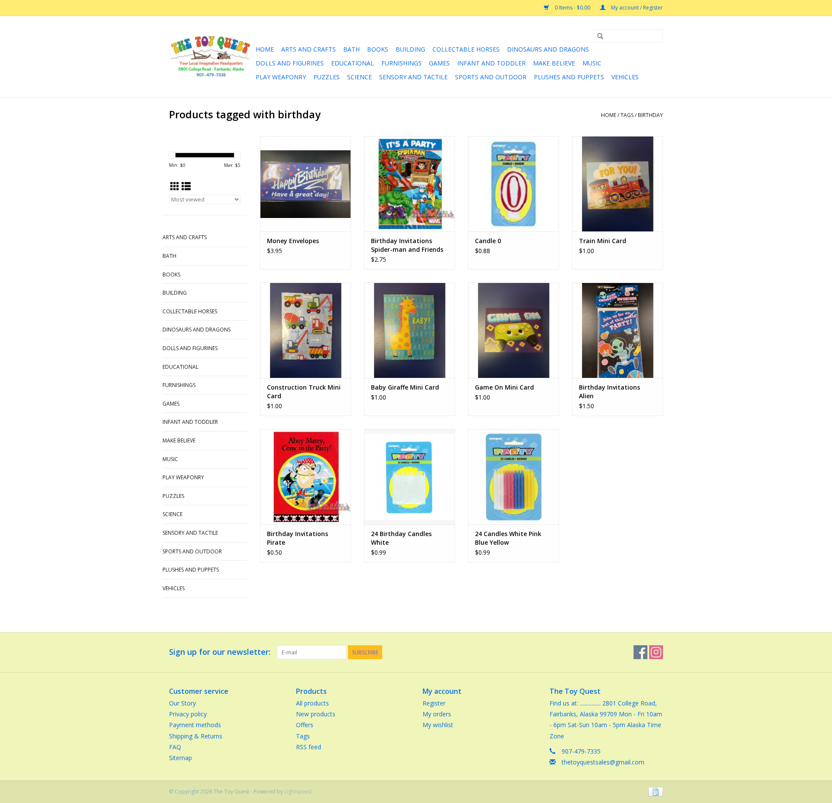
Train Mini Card (602, 241)
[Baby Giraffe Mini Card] (409, 330)
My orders (436, 714)
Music (591, 63)
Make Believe (554, 63)
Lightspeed (298, 791)
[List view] (186, 186)
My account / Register (636, 7)
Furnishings (401, 63)
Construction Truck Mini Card (304, 391)
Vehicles (625, 77)
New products (315, 714)
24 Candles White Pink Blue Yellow (508, 538)
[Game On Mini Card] (513, 330)
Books (377, 49)
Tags (627, 115)
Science (359, 77)
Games (439, 63)
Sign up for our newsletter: (219, 652)
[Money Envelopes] (305, 183)
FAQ (175, 747)
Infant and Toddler (491, 63)
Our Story (182, 703)
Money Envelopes (293, 241)
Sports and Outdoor (490, 77)
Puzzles (326, 77)
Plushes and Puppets (569, 77)
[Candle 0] (513, 183)
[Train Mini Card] (617, 183)
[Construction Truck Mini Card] (305, 330)
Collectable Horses (466, 49)
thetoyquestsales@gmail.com (603, 762)
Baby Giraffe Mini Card (405, 387)
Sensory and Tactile (413, 77)
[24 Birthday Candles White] (409, 476)
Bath (351, 49)
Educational (352, 63)
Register (433, 703)
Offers (304, 725)
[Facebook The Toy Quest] (640, 652)
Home (265, 49)
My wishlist (437, 725)
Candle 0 (488, 241)
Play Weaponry (281, 77)
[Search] (600, 36)
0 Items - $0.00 (572, 7)
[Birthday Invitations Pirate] (305, 476)
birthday (650, 115)
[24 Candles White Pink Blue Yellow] (513, 476)
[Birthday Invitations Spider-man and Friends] (409, 183)
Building (410, 49)
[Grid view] (174, 186)
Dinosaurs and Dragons (548, 49)
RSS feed (308, 747)
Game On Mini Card (504, 387)
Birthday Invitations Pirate (297, 538)
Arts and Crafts (308, 49)
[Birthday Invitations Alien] (617, 330)
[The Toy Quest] (211, 57)
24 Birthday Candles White (401, 538)
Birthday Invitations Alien (609, 391)
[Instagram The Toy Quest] (656, 652)
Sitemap (180, 758)
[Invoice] (654, 791)
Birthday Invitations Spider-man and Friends (407, 245)
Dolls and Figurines (290, 63)
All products (312, 703)
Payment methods (195, 725)
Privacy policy (188, 714)
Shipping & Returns (195, 736)
